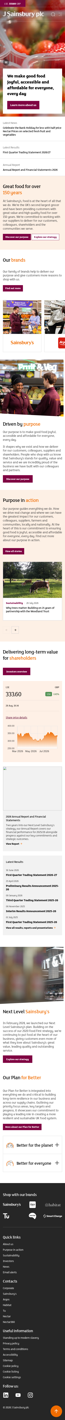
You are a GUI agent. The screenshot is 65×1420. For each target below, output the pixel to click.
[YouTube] (18, 1395)
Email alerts (10, 1272)
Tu (4, 1310)
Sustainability (11, 1255)
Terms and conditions (15, 1349)
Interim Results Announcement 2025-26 (31, 911)
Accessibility (10, 1354)
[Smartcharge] (52, 1216)
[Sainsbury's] (12, 1205)
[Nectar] (32, 1216)
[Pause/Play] (56, 994)
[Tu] (6, 1216)
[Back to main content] (56, 1411)
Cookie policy (10, 1366)
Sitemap (8, 1360)
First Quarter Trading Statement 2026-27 (31, 875)
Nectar (7, 1316)
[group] (22, 326)
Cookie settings (12, 1377)
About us (8, 1244)
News (6, 1266)
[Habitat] (53, 1204)
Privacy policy (11, 1343)
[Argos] (32, 1204)
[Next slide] (15, 630)
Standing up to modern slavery (21, 1337)
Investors (8, 1261)
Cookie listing (11, 1371)
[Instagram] (30, 1395)
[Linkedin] (5, 1395)
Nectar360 (9, 1322)
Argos (6, 1299)
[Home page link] (26, 14)
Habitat (7, 1305)
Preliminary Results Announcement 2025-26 (32, 887)
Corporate (8, 1288)
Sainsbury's (10, 1293)
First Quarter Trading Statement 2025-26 (31, 922)
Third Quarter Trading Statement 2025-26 (32, 900)
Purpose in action (13, 1249)
